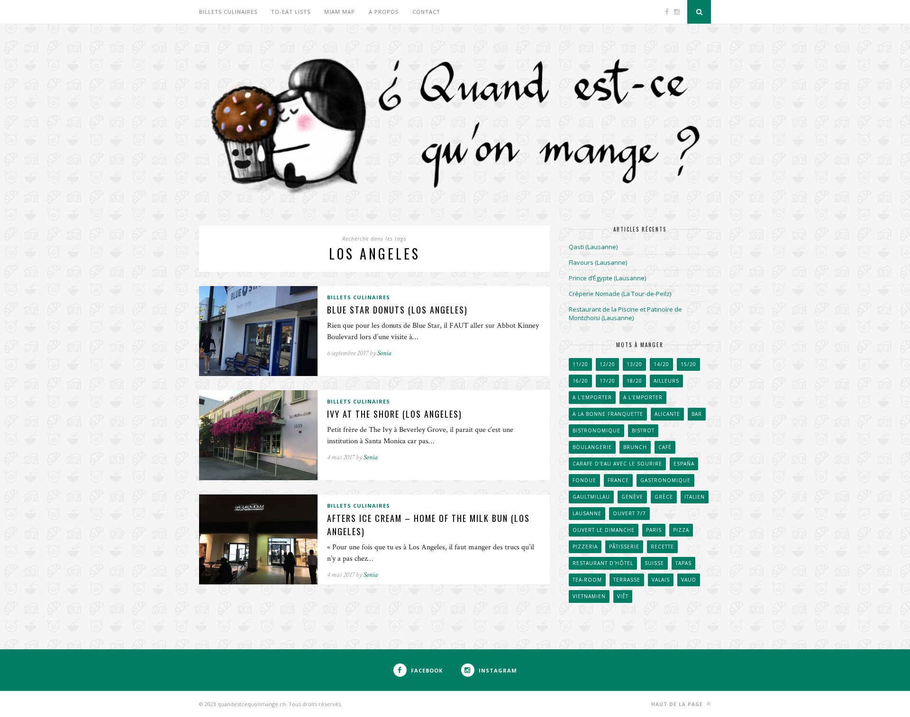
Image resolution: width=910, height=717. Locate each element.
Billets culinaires (228, 11)
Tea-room (587, 579)
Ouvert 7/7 (629, 513)
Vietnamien (589, 596)
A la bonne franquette (608, 414)
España (683, 463)
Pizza (681, 530)
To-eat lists (290, 11)
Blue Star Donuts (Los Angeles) (397, 310)
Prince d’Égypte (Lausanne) (607, 278)
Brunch (635, 447)
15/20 (688, 364)
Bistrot (643, 430)
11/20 (580, 364)
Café (665, 447)
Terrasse (626, 579)
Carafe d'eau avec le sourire (617, 463)
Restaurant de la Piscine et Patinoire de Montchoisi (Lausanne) (625, 313)
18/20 (634, 380)
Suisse (654, 563)
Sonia (384, 353)
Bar (697, 414)
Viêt (622, 596)
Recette (662, 546)
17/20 (607, 380)
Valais (661, 579)
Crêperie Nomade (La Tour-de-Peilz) (620, 293)
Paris (654, 530)
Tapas (683, 563)
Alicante (667, 414)
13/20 (634, 364)
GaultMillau (591, 496)
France (618, 480)
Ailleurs (666, 380)
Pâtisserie (624, 546)
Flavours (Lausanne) (598, 262)
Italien (694, 496)
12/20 (607, 364)
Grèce (664, 496)
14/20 (661, 364)
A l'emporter (592, 397)
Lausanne (587, 513)
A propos (384, 11)
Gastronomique (665, 480)
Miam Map (339, 11)
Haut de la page (678, 704)
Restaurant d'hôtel (603, 563)
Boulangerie (592, 447)
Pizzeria (585, 546)
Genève (632, 496)
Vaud (688, 579)
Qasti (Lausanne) (593, 246)
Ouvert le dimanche (604, 530)
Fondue (584, 480)
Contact (426, 11)
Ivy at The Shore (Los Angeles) (394, 414)
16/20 (580, 380)
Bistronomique (596, 430)
